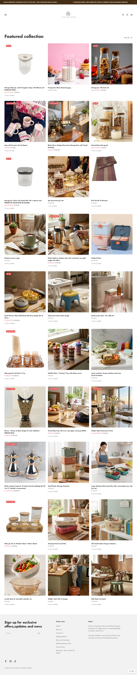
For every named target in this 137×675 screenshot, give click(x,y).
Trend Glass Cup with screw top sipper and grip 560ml (67, 431)
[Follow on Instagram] (10, 661)
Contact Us (59, 633)
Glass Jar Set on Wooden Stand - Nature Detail (20, 544)
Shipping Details (61, 636)
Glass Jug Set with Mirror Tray (14, 373)
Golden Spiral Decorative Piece (102, 431)
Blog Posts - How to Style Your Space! (65, 651)
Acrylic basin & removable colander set (18, 599)
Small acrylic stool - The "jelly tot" (102, 316)
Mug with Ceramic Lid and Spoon (15, 145)
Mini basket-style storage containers (103, 544)
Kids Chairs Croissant (98, 599)
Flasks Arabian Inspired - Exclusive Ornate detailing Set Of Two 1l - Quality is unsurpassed (24, 487)
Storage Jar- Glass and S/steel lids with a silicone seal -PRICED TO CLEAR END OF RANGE (23, 201)
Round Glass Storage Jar (99, 145)
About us (59, 629)
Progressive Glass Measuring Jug (59, 88)
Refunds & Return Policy (63, 643)
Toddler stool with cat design (58, 599)
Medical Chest (96, 258)
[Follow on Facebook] (5, 661)
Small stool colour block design (58, 316)
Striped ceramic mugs (12, 258)
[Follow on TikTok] (15, 661)
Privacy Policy (60, 647)
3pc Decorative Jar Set (56, 200)
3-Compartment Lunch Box (57, 544)
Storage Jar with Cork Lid (100, 88)
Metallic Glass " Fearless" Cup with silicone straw (65, 373)
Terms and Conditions (62, 640)
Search (58, 626)
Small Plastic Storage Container (59, 486)
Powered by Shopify (26, 668)
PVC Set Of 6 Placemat (99, 200)
